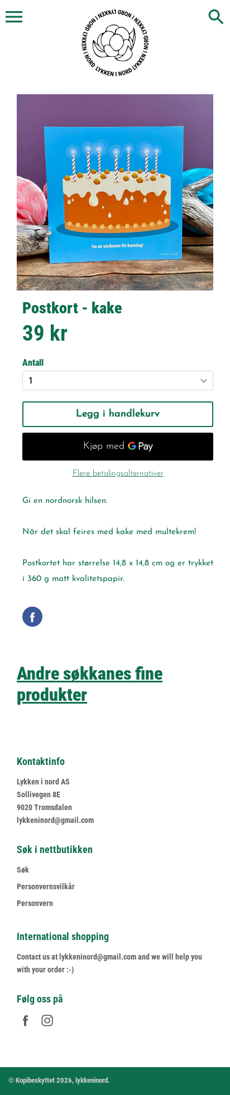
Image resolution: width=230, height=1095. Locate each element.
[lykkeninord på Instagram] (47, 1027)
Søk (23, 869)
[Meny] (14, 17)
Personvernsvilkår (46, 886)
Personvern (35, 903)
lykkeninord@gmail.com (55, 820)
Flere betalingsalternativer (118, 473)
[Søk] (216, 17)
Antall (33, 362)
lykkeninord (91, 1080)
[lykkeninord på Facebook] (25, 1027)
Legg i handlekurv (118, 414)
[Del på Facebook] (32, 617)
